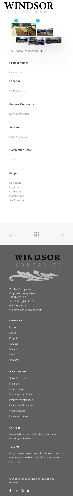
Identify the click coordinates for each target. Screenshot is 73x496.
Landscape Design (19, 416)
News (12, 354)
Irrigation (14, 383)
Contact (13, 360)
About (12, 333)
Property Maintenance (21, 400)
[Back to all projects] (36, 233)
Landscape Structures (21, 405)
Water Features (17, 410)
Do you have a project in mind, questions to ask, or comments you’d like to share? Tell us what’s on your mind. (36, 457)
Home (12, 327)
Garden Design (17, 389)
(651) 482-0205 (17, 305)
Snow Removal (17, 378)
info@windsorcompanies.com (25, 309)
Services (14, 343)
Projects (13, 338)
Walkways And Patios (21, 394)
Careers (13, 349)
